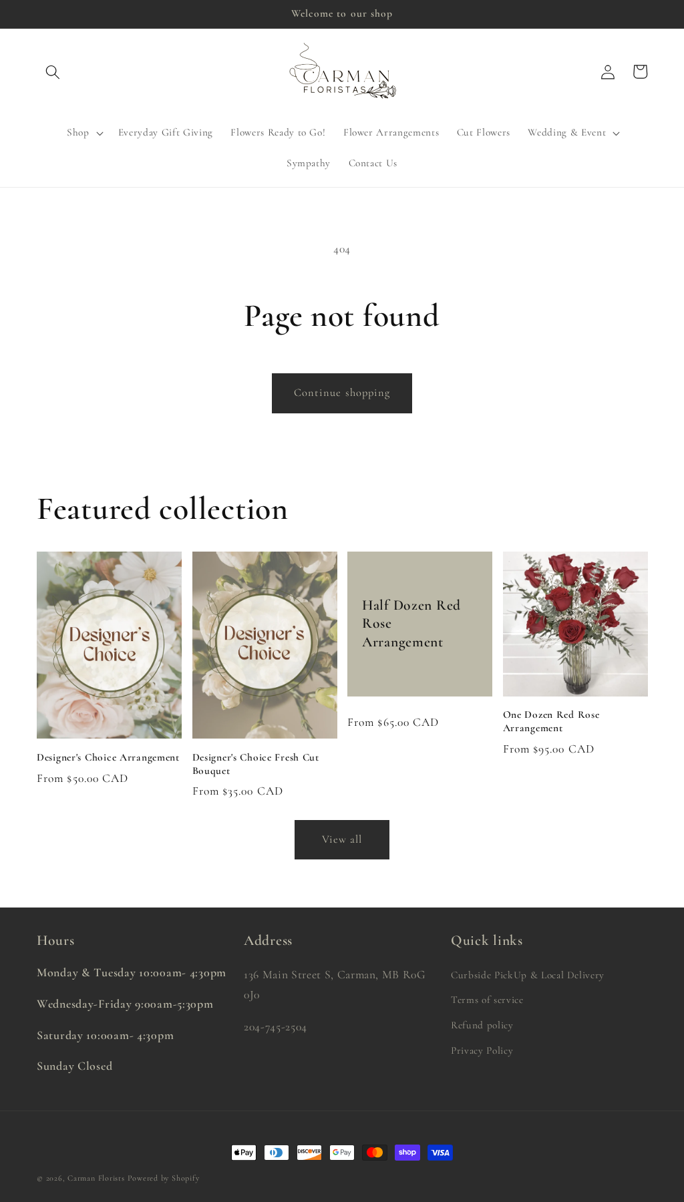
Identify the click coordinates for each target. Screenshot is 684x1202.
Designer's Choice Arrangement (108, 757)
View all (342, 839)
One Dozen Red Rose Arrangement (551, 721)
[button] (53, 71)
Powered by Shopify (164, 1178)
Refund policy (482, 1025)
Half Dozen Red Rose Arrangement (411, 623)
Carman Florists (96, 1178)
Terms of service (487, 1000)
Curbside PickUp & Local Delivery (528, 975)
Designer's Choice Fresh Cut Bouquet (255, 764)
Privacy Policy (482, 1050)
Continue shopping (342, 392)
